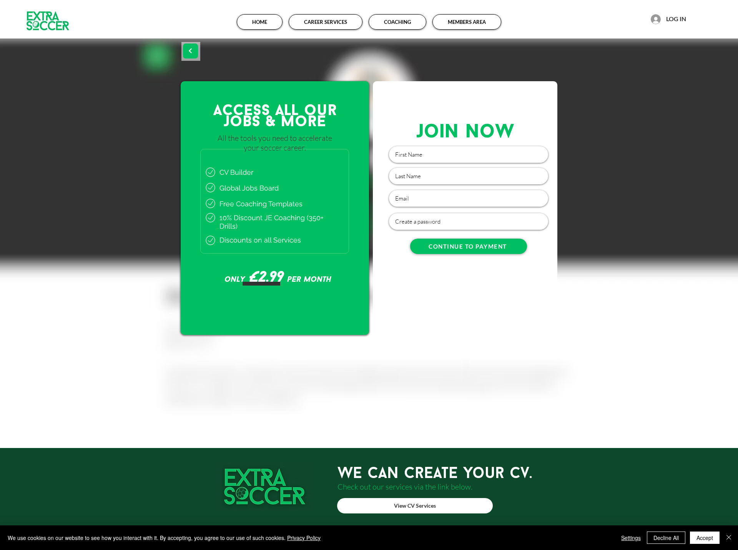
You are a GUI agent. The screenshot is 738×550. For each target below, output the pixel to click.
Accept (704, 538)
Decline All (666, 538)
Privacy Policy (304, 538)
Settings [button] (631, 538)
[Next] (190, 51)
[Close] (728, 538)
